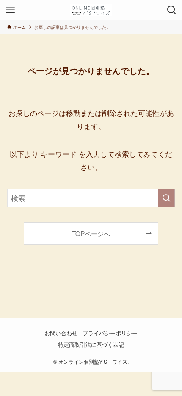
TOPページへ (91, 233)
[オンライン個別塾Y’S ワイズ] (91, 10)
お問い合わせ (60, 333)
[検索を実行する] (166, 198)
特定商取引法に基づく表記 (91, 344)
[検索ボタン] (172, 10)
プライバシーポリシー (110, 333)
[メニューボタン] (10, 10)
